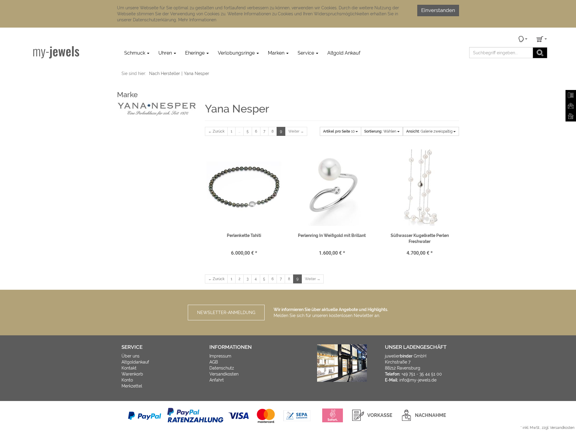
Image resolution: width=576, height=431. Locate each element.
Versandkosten (223, 374)
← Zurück (216, 131)
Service (306, 53)
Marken (277, 53)
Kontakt (129, 368)
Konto (127, 380)
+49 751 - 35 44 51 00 (421, 374)
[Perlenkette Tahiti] (244, 187)
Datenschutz (221, 368)
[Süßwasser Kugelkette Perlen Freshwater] (419, 187)
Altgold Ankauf (343, 53)
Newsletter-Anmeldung (226, 312)
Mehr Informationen (197, 19)
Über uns (131, 356)
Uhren (165, 53)
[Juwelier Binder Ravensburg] (56, 52)
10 (339, 131)
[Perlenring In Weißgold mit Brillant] (331, 187)
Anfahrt (216, 380)
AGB (213, 362)
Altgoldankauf (135, 362)
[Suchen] (540, 52)
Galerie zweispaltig (429, 131)
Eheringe (195, 53)
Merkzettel (132, 386)
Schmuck (135, 53)
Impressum (220, 356)
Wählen (380, 131)
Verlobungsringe (237, 53)
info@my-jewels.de (417, 380)
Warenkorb (132, 374)
